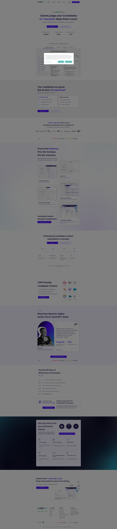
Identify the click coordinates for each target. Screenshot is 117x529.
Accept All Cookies (68, 61)
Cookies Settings (48, 61)
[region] (59, 58)
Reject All (61, 61)
